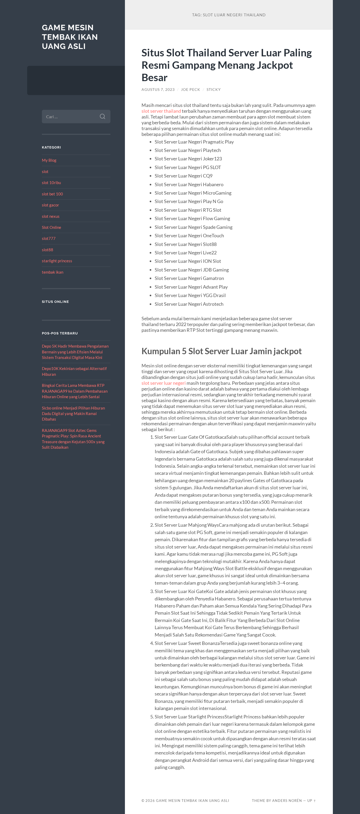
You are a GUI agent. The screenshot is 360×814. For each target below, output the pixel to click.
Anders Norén (287, 800)
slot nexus (51, 216)
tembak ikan (52, 272)
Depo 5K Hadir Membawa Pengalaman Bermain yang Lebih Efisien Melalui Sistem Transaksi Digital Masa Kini (75, 352)
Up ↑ (311, 800)
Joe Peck (190, 89)
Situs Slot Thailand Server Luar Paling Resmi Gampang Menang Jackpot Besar (227, 64)
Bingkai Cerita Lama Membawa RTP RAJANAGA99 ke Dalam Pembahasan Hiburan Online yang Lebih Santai (75, 391)
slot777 (49, 238)
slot (45, 171)
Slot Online (51, 227)
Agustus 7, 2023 (158, 89)
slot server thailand (161, 111)
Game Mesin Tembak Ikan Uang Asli (70, 37)
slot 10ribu (51, 182)
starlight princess (57, 260)
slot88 (47, 249)
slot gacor (50, 205)
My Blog (49, 160)
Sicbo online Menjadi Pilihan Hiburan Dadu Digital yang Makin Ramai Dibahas (73, 414)
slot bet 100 (52, 193)
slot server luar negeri (164, 383)
